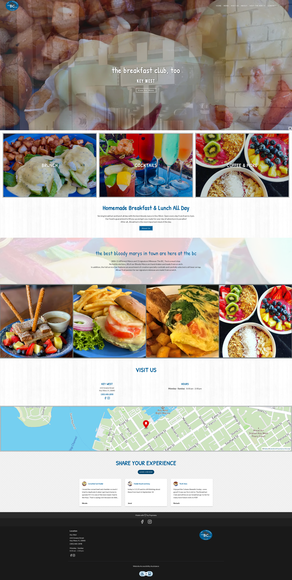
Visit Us (235, 6)
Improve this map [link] (285, 449)
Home (218, 6)
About (244, 6)
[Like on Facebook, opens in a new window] (105, 399)
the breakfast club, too (206, 535)
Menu (226, 6)
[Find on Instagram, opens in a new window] (108, 399)
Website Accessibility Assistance (146, 566)
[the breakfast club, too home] (12, 6)
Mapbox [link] (265, 449)
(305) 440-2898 (76, 544)
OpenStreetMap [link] (274, 449)
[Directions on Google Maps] (146, 428)
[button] (257, 5)
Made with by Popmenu (79, 515)
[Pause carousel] (290, 128)
